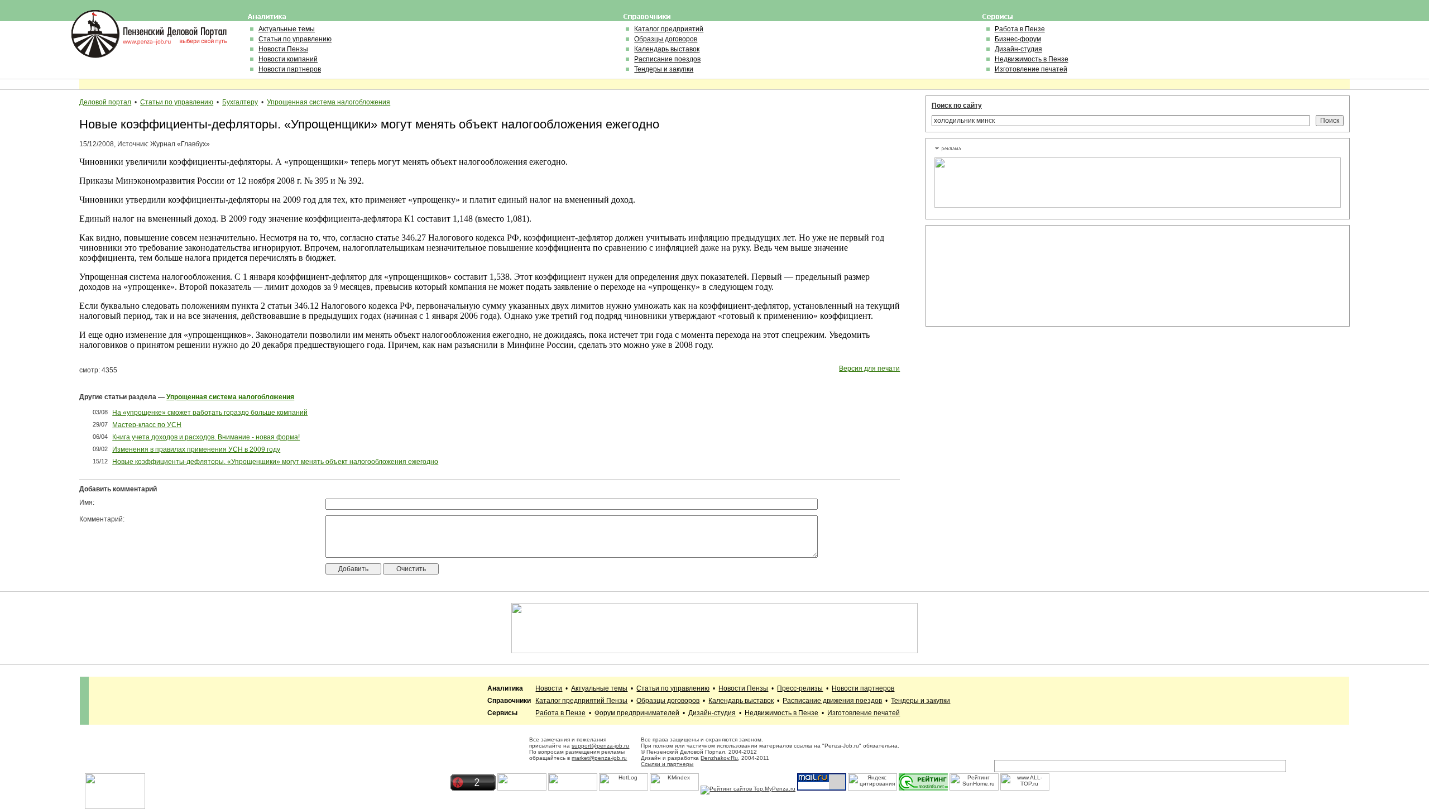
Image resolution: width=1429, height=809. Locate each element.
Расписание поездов (667, 59)
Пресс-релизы (800, 688)
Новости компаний (288, 59)
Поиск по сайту (957, 105)
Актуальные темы (286, 29)
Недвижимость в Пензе (1031, 59)
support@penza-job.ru (600, 746)
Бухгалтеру (240, 102)
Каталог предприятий (668, 29)
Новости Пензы (283, 49)
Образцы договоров (665, 39)
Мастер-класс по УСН (146, 425)
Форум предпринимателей (636, 713)
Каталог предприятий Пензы (581, 701)
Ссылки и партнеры (667, 764)
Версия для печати (869, 368)
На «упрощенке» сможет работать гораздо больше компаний (210, 413)
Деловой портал (105, 102)
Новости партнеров (289, 69)
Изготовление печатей (1031, 69)
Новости (548, 688)
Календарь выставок (666, 49)
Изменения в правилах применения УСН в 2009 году (196, 449)
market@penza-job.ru (599, 758)
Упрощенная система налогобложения (328, 102)
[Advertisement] (984, 276)
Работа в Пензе (1020, 29)
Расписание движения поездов (832, 701)
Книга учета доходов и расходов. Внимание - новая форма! (206, 437)
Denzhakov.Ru (719, 758)
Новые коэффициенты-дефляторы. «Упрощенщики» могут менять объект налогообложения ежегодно (275, 462)
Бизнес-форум (1018, 39)
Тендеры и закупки (663, 69)
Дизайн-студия (1018, 49)
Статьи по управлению (295, 39)
